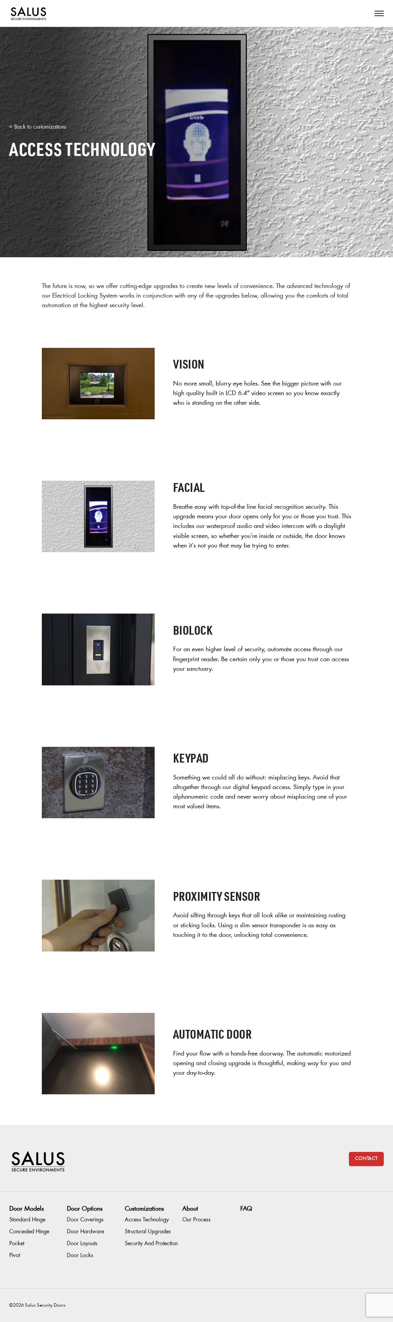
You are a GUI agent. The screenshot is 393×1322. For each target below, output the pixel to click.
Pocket (16, 1244)
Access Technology (147, 1220)
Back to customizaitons (40, 127)
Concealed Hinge (29, 1232)
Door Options (84, 1209)
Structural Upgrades (148, 1232)
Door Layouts (82, 1244)
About (190, 1209)
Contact (366, 1159)
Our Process (196, 1220)
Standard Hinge (27, 1220)
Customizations (144, 1209)
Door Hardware (85, 1232)
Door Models (26, 1209)
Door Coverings (85, 1220)
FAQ (246, 1209)
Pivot (14, 1256)
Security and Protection (151, 1244)
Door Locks (80, 1256)
